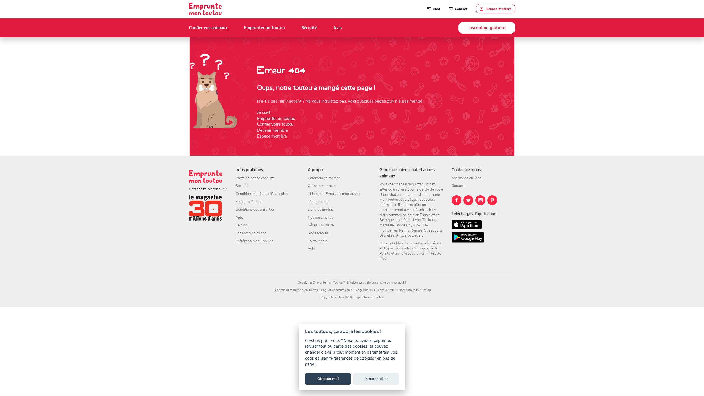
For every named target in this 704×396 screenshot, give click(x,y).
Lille (425, 225)
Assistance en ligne (467, 178)
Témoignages (318, 201)
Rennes (416, 230)
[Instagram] (480, 200)
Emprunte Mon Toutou (328, 282)
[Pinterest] (492, 200)
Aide (239, 217)
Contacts (458, 185)
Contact (461, 9)
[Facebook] (456, 200)
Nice (416, 225)
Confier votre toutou (275, 124)
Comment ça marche (324, 178)
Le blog (242, 225)
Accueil (263, 112)
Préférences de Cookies (254, 241)
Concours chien (342, 290)
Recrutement (318, 233)
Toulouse (429, 220)
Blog (436, 9)
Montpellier (388, 230)
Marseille (387, 225)
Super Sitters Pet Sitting (414, 290)
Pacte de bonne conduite (255, 178)
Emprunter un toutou (276, 118)
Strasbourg (433, 230)
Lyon (417, 220)
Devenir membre (272, 130)
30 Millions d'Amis (381, 290)
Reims (404, 230)
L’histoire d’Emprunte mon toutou (334, 193)
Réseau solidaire (321, 225)
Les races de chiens (251, 233)
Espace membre (499, 9)
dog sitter (415, 184)
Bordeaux (403, 225)
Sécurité (242, 185)
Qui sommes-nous (322, 185)
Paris (407, 220)
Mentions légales (249, 201)
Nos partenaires (320, 217)
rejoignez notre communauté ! (385, 282)
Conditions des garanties (255, 209)
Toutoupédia (318, 241)
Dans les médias (321, 209)
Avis (311, 248)
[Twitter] (468, 200)
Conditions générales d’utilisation (262, 193)
